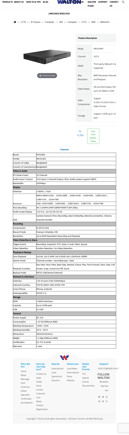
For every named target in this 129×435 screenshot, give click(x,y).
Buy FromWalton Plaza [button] (93, 136)
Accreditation (27, 402)
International (57, 368)
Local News (72, 368)
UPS (61, 22)
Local (53, 372)
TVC (84, 373)
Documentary (88, 385)
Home (23, 371)
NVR (93, 22)
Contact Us (41, 373)
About (23, 375)
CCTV (23, 22)
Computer (49, 22)
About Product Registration (42, 405)
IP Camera (35, 22)
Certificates (26, 398)
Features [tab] (64, 149)
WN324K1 (105, 22)
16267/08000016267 (108, 368)
